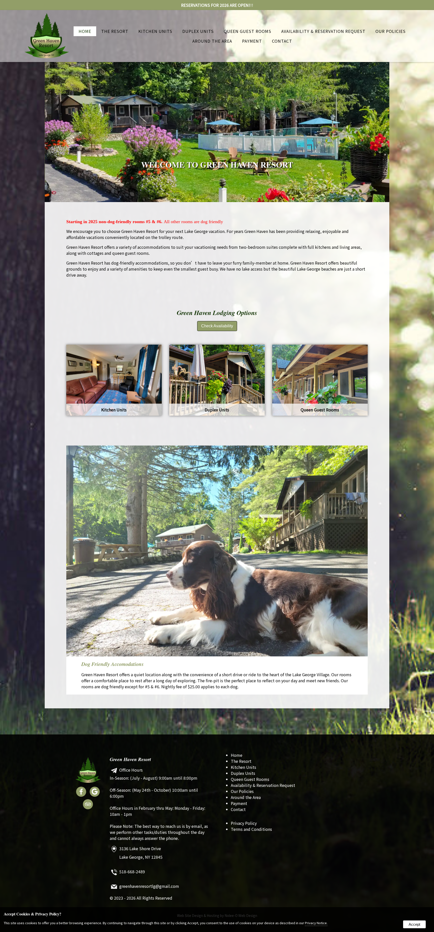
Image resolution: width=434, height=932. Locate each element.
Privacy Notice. (316, 922)
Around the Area (212, 41)
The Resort (114, 31)
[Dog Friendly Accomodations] (217, 551)
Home (85, 31)
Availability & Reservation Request (323, 31)
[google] (94, 792)
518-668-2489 (132, 872)
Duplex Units (198, 31)
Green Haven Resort (130, 759)
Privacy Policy (244, 823)
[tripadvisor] (88, 805)
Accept (414, 924)
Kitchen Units (155, 31)
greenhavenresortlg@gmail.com (149, 886)
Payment (252, 41)
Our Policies (390, 31)
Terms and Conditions (251, 829)
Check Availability (217, 326)
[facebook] (81, 792)
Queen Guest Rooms (247, 31)
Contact (282, 41)
